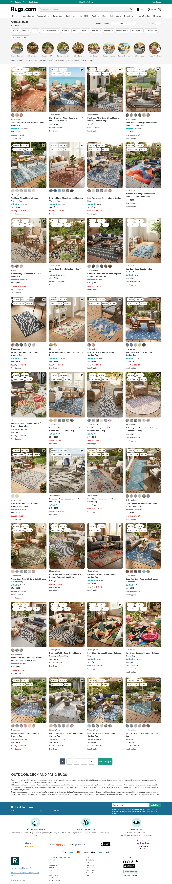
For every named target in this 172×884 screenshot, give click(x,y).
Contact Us (89, 857)
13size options (92, 571)
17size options (54, 425)
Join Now (155, 805)
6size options (16, 500)
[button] (15, 30)
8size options (92, 349)
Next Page (105, 761)
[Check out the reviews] (130, 873)
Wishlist (153, 9)
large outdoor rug (130, 787)
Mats (104, 16)
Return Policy (90, 870)
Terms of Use (16, 868)
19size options (131, 190)
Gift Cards (52, 860)
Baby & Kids (84, 16)
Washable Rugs (43, 16)
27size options (16, 195)
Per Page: (151, 23)
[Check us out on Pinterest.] (136, 861)
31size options (92, 270)
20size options (131, 119)
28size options (54, 266)
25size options (131, 500)
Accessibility (90, 873)
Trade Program (53, 875)
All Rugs (14, 16)
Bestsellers (52, 873)
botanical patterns (95, 785)
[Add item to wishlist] (43, 69)
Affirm (50, 870)
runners (27, 61)
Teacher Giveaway (54, 880)
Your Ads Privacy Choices (21, 873)
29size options (92, 195)
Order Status (156, 2)
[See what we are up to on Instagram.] (128, 861)
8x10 (68, 61)
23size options (131, 266)
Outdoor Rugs (71, 16)
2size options (16, 119)
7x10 (50, 61)
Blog (50, 862)
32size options (92, 425)
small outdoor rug (76, 787)
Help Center (90, 865)
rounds (19, 61)
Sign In (142, 9)
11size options (54, 195)
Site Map (51, 868)
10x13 (84, 61)
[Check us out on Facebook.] (124, 861)
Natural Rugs (57, 16)
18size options (54, 495)
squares (43, 61)
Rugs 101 (88, 868)
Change (106, 23)
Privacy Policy (150, 809)
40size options (16, 420)
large (91, 61)
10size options (54, 115)
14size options (92, 650)
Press (87, 875)
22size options (54, 571)
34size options (131, 730)
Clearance (157, 16)
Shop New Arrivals (86, 2)
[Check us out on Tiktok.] (132, 861)
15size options (16, 349)
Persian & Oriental (27, 16)
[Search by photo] (40, 9)
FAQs (87, 862)
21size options (92, 115)
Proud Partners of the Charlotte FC (60, 857)
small (35, 61)
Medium (76, 61)
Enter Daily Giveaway (55, 878)
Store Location (53, 865)
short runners (59, 61)
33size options (131, 576)
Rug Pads (95, 16)
